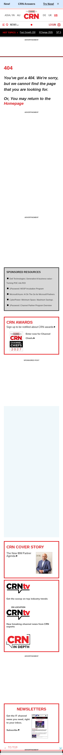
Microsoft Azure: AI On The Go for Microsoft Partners (32, 294)
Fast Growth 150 (27, 32)
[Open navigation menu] (5, 24)
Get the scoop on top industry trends (27, 598)
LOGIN (52, 24)
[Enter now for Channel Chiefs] (17, 350)
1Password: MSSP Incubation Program (27, 289)
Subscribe (12, 730)
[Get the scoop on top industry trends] (18, 613)
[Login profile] (59, 25)
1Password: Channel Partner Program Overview (31, 305)
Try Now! (48, 3)
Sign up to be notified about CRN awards (29, 327)
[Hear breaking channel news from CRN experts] (18, 641)
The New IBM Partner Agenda (18, 554)
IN (13, 15)
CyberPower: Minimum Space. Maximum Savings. (31, 300)
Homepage (14, 103)
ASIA (7, 15)
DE (44, 15)
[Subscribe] (40, 737)
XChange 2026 (46, 32)
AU (18, 15)
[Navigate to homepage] (31, 18)
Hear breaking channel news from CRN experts (27, 625)
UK (50, 15)
